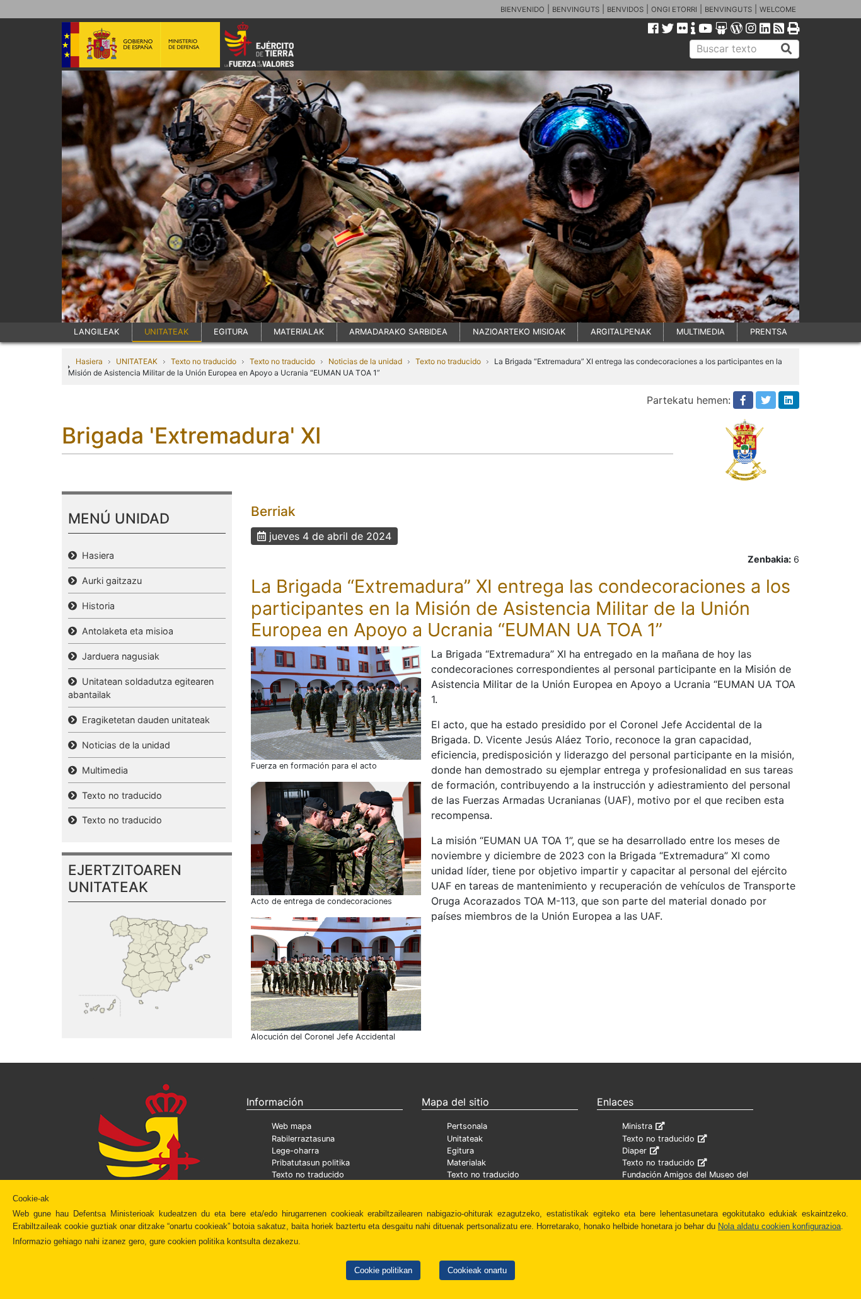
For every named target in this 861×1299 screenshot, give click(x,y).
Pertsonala (467, 1126)
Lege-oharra (295, 1150)
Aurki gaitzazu (109, 580)
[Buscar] (786, 49)
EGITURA (231, 331)
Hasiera (89, 361)
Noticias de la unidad (365, 361)
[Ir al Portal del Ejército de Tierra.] (273, 43)
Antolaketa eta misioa (125, 631)
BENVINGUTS (575, 9)
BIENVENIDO (522, 9)
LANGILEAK (96, 331)
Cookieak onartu (477, 1270)
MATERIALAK (299, 331)
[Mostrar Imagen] (336, 701)
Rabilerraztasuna (303, 1138)
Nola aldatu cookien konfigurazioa (779, 1226)
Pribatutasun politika (311, 1162)
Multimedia (102, 770)
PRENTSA (768, 331)
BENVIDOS (625, 9)
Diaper (634, 1150)
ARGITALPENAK (621, 331)
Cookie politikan (383, 1270)
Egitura (460, 1150)
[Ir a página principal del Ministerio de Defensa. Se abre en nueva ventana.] (141, 43)
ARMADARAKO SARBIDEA (398, 331)
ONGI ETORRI (674, 9)
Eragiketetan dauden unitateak (143, 719)
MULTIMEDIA (700, 331)
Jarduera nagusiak (118, 656)
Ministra (637, 1126)
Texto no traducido (203, 361)
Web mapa (291, 1126)
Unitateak (465, 1138)
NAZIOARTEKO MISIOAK (519, 331)
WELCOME (778, 9)
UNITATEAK (166, 331)
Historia (96, 605)
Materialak (466, 1162)
